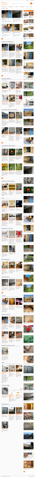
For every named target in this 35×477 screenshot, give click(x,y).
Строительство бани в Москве (26, 31)
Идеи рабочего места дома (12, 372)
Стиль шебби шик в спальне (18, 89)
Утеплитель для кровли (30, 31)
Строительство (17, 6)
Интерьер (30, 6)
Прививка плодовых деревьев (12, 170)
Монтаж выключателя (5, 394)
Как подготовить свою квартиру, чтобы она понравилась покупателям (5, 269)
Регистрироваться (32, 0)
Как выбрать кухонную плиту (19, 207)
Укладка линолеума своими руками (4, 338)
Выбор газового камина (18, 305)
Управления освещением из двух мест (19, 395)
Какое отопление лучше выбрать (11, 305)
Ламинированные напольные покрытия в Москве (31, 17)
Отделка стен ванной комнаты (5, 252)
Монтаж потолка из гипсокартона (27, 89)
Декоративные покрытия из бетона (18, 338)
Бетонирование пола (26, 420)
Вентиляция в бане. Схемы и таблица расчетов (11, 67)
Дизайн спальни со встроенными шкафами (18, 372)
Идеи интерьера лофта (12, 88)
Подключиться (27, 0)
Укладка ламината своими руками (5, 19)
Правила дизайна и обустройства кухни (4, 207)
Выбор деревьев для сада (5, 170)
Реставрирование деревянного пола (11, 338)
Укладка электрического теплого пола (6, 33)
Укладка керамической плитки (12, 324)
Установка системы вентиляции (27, 164)
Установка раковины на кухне (12, 207)
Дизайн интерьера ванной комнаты (18, 238)
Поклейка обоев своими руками (18, 286)
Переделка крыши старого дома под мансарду (18, 414)
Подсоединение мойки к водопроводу (12, 238)
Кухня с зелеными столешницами (4, 220)
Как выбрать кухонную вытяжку (12, 190)
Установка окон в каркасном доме (16, 33)
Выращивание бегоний (26, 333)
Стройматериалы (22, 6)
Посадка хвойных (18, 170)
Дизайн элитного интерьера (11, 102)
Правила (33, 476)
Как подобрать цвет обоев (4, 286)
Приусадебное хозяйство (4, 8)
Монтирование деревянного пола (27, 313)
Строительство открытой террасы (18, 66)
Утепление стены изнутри (16, 18)
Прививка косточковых (5, 155)
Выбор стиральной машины (4, 190)
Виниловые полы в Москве (31, 24)
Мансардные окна (4, 428)
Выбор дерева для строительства (11, 119)
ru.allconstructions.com (3, 476)
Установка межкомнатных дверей (27, 353)
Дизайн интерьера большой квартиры (18, 102)
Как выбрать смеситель (12, 252)
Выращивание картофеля (26, 343)
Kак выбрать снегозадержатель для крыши (5, 119)
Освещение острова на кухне (5, 89)
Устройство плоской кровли (4, 414)
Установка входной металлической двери (28, 410)
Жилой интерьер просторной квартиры (5, 102)
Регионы (27, 6)
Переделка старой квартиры (11, 269)
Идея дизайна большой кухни (11, 220)
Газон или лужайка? (19, 155)
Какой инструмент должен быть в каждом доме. (28, 79)
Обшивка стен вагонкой (11, 286)
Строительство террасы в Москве (26, 24)
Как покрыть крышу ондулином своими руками (11, 414)
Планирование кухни (19, 220)
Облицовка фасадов (5, 134)
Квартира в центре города (18, 269)
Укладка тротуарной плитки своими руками (19, 324)
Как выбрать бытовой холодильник (19, 190)
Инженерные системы (4, 6)
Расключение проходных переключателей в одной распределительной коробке (12, 396)
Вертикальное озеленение (27, 282)
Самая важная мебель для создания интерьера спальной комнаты (5, 372)
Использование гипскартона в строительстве (18, 135)
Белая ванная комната (5, 237)
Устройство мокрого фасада (11, 134)
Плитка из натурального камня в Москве (26, 38)
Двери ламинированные (31, 38)
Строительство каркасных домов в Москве (26, 17)
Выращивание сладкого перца (11, 156)
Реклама (31, 476)
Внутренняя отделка (11, 6)
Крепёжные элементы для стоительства (5, 355)
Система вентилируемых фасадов (18, 119)
